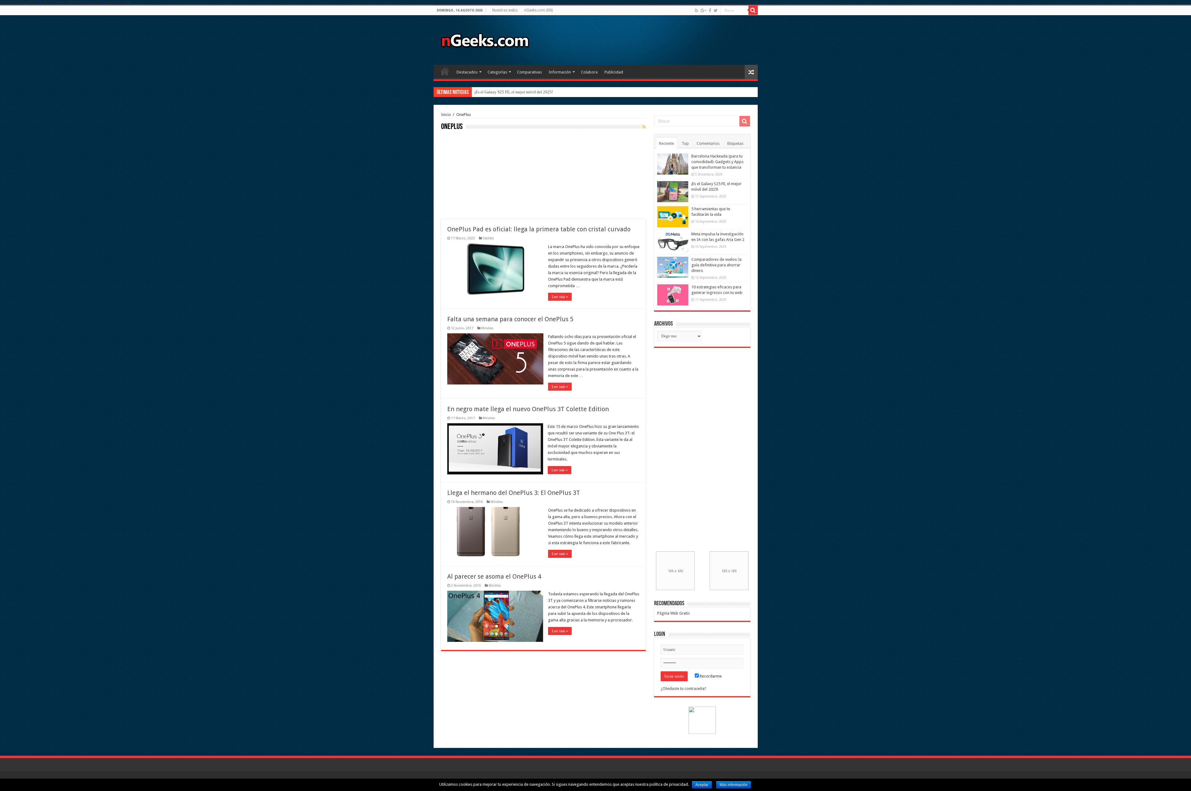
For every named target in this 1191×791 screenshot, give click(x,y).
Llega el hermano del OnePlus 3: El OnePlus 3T (513, 492)
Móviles (487, 328)
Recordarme (710, 676)
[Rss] (696, 10)
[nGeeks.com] (484, 38)
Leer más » (560, 297)
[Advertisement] (487, 174)
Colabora (589, 72)
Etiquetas (735, 143)
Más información (733, 785)
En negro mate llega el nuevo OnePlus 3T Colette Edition (528, 409)
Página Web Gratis (673, 613)
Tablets (488, 238)
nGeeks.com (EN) (538, 10)
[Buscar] (753, 10)
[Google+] (703, 10)
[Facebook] (710, 10)
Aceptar (701, 785)
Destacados (467, 72)
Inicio (445, 71)
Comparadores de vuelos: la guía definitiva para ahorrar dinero (716, 265)
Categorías (497, 72)
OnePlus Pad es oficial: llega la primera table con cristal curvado (539, 229)
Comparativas (529, 72)
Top (685, 143)
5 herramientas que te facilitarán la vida (507, 92)
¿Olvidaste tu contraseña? (683, 688)
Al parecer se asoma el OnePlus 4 (494, 576)
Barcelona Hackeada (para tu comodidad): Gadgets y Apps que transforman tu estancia (717, 162)
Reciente (666, 143)
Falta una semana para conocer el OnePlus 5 (510, 319)
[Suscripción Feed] (644, 127)
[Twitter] (715, 10)
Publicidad (613, 72)
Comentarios (708, 143)
